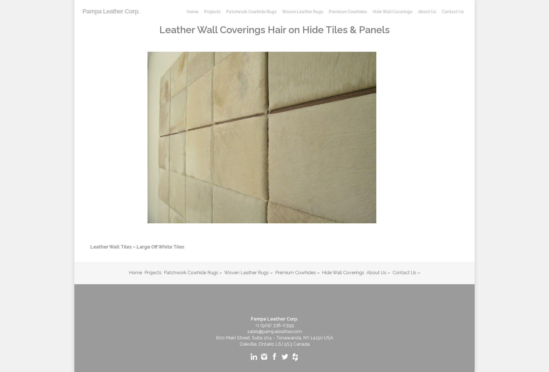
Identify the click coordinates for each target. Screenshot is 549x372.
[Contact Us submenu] (418, 272)
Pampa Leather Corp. (111, 11)
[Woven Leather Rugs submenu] (271, 272)
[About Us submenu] (388, 272)
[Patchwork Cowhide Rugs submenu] (220, 272)
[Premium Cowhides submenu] (318, 272)
